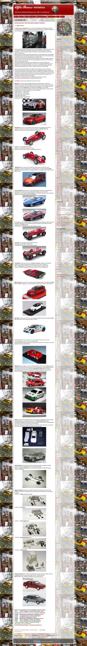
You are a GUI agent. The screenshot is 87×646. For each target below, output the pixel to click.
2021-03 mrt (59, 101)
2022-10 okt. (59, 130)
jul (59, 250)
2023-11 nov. (59, 150)
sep (60, 247)
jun (59, 252)
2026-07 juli (59, 198)
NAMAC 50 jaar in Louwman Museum (64, 209)
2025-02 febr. (59, 172)
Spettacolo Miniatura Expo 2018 (63, 224)
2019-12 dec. (59, 79)
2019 (59, 264)
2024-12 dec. (59, 169)
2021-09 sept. (59, 110)
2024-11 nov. (59, 168)
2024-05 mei (59, 159)
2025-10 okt (59, 185)
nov (60, 242)
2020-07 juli (59, 89)
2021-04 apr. (59, 103)
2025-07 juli (59, 180)
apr (60, 255)
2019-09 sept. (59, 74)
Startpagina (59, 203)
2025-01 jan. (59, 171)
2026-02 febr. (59, 191)
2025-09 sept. (59, 183)
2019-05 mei (59, 68)
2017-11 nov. (59, 47)
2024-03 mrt (59, 156)
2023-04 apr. (59, 139)
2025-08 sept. (59, 182)
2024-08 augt (59, 163)
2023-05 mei (59, 141)
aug (60, 249)
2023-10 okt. (59, 148)
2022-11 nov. (59, 132)
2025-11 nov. (59, 186)
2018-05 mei (59, 56)
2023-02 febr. (59, 136)
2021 (59, 239)
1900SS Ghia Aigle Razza (61, 225)
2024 (59, 234)
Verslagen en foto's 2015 (61, 208)
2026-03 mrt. (59, 192)
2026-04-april (59, 194)
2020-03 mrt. (59, 83)
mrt (60, 257)
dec (60, 240)
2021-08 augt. (59, 109)
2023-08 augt (59, 145)
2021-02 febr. (59, 100)
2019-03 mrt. (59, 65)
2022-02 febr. (59, 118)
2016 (59, 269)
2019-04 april (59, 66)
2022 (59, 237)
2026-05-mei (59, 195)
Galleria (58, 206)
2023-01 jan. (59, 135)
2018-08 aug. (59, 60)
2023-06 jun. (59, 142)
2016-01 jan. (59, 44)
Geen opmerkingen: (34, 629)
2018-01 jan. (59, 50)
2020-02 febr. (59, 82)
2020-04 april (59, 85)
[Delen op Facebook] (43, 630)
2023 (59, 235)
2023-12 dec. (59, 151)
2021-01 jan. (59, 98)
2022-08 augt (59, 127)
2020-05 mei (59, 86)
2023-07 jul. (59, 144)
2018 (59, 266)
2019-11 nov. (59, 77)
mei (60, 254)
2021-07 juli (59, 107)
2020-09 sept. (59, 92)
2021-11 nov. (20, 631)
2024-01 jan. (59, 153)
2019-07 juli (59, 71)
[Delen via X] (42, 630)
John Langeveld (61, 276)
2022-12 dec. (59, 133)
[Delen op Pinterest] (44, 630)
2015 (59, 271)
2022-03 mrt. (59, 119)
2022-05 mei (59, 122)
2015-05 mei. (59, 41)
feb (60, 259)
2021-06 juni (59, 106)
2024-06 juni (59, 160)
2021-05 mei (59, 104)
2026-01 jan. (59, 189)
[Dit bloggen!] (41, 630)
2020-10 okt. (59, 94)
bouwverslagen (59, 221)
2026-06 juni (59, 197)
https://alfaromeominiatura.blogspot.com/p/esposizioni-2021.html (28, 78)
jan (59, 260)
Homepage (35, 635)
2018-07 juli (59, 59)
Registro (58, 205)
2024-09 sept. (59, 165)
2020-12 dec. (59, 97)
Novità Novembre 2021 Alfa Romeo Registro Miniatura (30, 23)
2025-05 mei (59, 177)
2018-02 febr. (59, 51)
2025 (59, 232)
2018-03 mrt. (59, 53)
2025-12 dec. (59, 188)
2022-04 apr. (59, 121)
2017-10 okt (59, 45)
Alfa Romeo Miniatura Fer (63, 274)
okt (59, 245)
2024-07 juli (59, 162)
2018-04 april (59, 54)
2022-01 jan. (59, 116)
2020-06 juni (59, 88)
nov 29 (60, 243)
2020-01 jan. (59, 80)
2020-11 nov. (59, 95)
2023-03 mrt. (59, 138)
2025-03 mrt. (59, 174)
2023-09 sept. (59, 147)
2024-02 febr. (59, 154)
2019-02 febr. (59, 63)
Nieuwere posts (18, 635)
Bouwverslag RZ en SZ (61, 217)
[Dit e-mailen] (40, 630)
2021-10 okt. (59, 112)
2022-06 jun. (59, 124)
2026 (59, 230)
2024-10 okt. (59, 166)
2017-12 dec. (59, 48)
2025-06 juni (59, 179)
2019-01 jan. (59, 62)
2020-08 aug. (59, 91)
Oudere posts (50, 635)
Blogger (51, 641)
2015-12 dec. (59, 42)
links (57, 211)
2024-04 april (59, 157)
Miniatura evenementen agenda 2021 (64, 222)
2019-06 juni (59, 69)
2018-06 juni (59, 57)
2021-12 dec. (59, 115)
